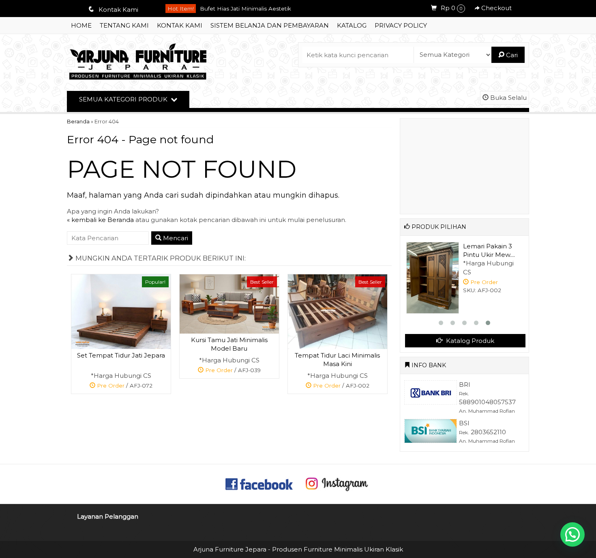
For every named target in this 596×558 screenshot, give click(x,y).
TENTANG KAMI (124, 25)
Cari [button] (511, 55)
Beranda (78, 121)
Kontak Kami (179, 25)
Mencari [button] (174, 238)
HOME (81, 25)
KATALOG (352, 25)
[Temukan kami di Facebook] (259, 483)
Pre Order (124, 387)
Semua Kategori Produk (124, 99)
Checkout (496, 8)
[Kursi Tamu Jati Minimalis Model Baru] (229, 303)
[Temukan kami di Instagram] (336, 483)
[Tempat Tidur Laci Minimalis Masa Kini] (337, 311)
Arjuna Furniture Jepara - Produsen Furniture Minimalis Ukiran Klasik (298, 549)
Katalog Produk (469, 341)
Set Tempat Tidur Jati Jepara (121, 355)
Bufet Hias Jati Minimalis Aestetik (245, 7)
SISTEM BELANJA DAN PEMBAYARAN (269, 25)
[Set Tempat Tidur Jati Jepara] (121, 311)
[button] (572, 534)
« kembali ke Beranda (100, 220)
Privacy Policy (401, 25)
